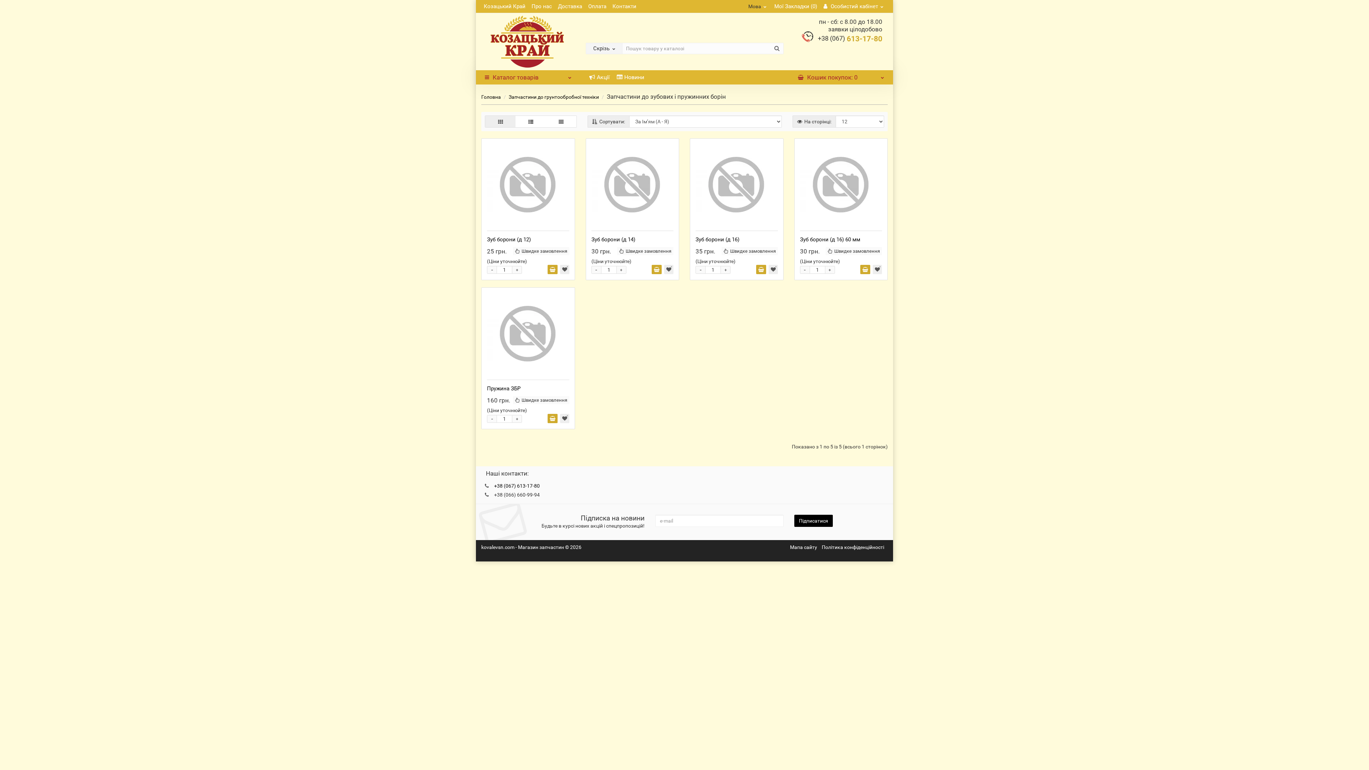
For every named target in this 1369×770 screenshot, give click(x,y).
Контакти (624, 6)
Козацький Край (504, 6)
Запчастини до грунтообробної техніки (554, 97)
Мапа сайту (803, 547)
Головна (491, 97)
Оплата (597, 6)
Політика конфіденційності (853, 547)
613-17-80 (850, 39)
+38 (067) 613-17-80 (517, 486)
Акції (603, 77)
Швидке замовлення (544, 251)
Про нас (542, 6)
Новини (634, 77)
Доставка (570, 6)
